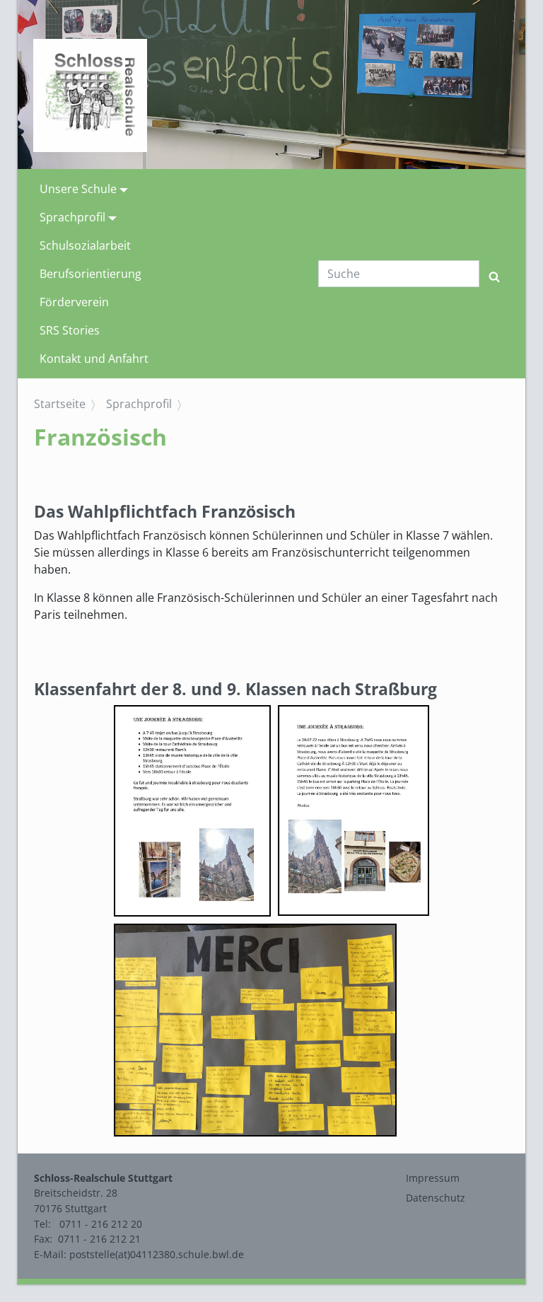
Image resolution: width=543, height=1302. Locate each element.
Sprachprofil (72, 217)
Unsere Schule (78, 189)
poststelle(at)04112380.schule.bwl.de (156, 1254)
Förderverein (74, 302)
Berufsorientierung (90, 273)
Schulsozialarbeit (85, 245)
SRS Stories (70, 330)
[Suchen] (494, 273)
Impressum (433, 1178)
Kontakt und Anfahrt (94, 358)
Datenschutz (435, 1197)
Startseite (60, 404)
